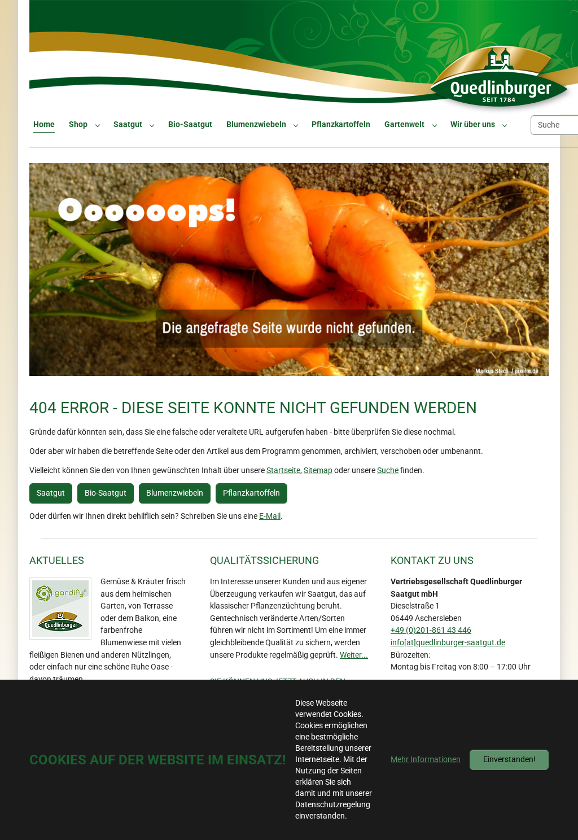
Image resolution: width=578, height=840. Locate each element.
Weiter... (354, 655)
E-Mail (270, 516)
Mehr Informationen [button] (426, 759)
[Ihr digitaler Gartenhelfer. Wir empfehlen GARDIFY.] (60, 609)
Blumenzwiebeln (174, 493)
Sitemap (318, 470)
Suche (388, 470)
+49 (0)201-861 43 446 (431, 630)
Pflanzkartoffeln (251, 493)
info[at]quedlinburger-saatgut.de (448, 643)
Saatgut (51, 493)
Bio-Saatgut (105, 493)
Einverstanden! (509, 759)
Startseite (283, 470)
